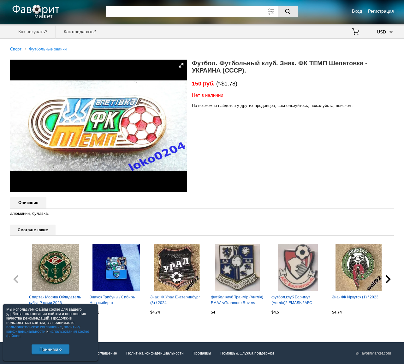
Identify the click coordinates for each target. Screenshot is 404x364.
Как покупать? (32, 31)
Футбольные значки (48, 49)
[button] (181, 65)
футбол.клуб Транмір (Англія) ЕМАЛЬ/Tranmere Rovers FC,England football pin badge (237, 300)
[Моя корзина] (355, 32)
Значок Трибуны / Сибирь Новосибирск (112, 300)
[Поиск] (288, 11)
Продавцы (202, 353)
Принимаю (50, 349)
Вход (357, 11)
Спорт (15, 49)
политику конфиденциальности (43, 329)
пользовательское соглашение (34, 327)
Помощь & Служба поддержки (247, 353)
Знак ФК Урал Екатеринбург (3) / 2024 (175, 300)
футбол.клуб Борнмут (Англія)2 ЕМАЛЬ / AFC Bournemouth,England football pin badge (297, 300)
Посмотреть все (24, 325)
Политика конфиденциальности (155, 353)
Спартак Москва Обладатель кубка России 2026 (55, 300)
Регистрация (381, 11)
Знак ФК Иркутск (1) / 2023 (355, 297)
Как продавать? (80, 31)
